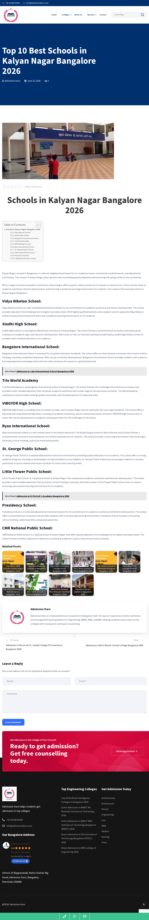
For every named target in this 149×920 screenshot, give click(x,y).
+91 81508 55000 (13, 3)
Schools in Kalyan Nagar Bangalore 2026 (23, 229)
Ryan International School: (24, 247)
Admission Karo (20, 843)
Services (90, 15)
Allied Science (108, 798)
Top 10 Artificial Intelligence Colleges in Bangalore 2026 (75, 800)
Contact (102, 15)
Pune (104, 842)
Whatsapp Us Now (125, 751)
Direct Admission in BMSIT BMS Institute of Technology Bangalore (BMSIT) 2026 (78, 825)
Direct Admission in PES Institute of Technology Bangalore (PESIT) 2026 (79, 838)
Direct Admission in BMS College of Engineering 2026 (78, 849)
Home (54, 15)
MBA (104, 825)
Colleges (65, 15)
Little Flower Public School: (24, 252)
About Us (78, 15)
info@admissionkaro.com (37, 3)
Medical (105, 831)
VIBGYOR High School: (22, 244)
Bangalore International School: (26, 238)
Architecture (108, 803)
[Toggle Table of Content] (37, 225)
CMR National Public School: (25, 258)
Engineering (108, 814)
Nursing (105, 836)
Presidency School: (21, 255)
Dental (105, 809)
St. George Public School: (24, 250)
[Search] (142, 15)
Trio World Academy (21, 241)
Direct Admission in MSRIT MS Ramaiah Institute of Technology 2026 (77, 811)
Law (103, 820)
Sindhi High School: (21, 235)
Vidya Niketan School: (22, 232)
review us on (19, 860)
